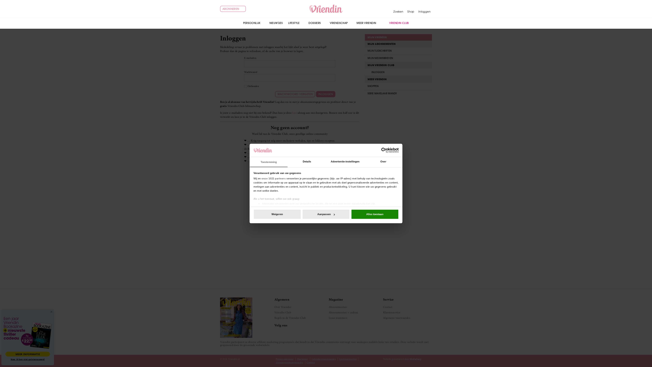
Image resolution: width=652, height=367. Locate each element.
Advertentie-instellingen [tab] (345, 161)
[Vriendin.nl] (326, 9)
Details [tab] (307, 161)
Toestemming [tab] (269, 162)
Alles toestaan (374, 214)
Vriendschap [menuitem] (339, 23)
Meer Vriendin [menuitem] (366, 23)
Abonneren (230, 9)
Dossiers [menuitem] (315, 23)
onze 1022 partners (273, 178)
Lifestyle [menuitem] (294, 23)
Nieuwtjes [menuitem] (276, 23)
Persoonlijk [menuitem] (251, 23)
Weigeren (277, 214)
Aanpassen (324, 214)
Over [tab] (383, 161)
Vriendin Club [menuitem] (399, 23)
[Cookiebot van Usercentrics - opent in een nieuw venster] (384, 150)
